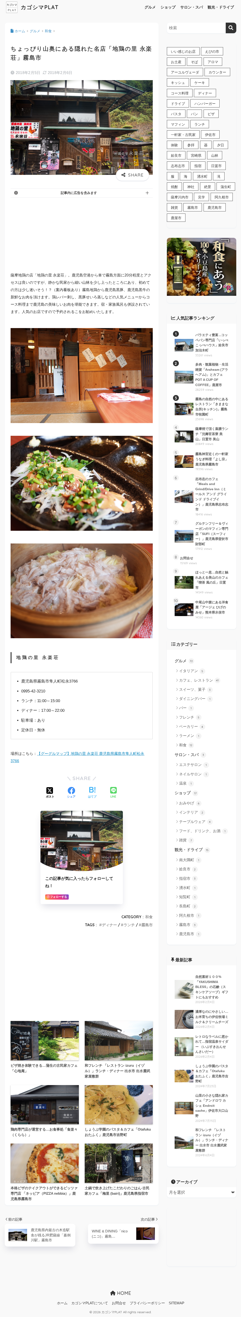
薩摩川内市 (180, 197)
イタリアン (191, 671)
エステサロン (193, 765)
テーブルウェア (195, 822)
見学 (201, 197)
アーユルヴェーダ (185, 72)
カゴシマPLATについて (89, 1303)
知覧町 (187, 897)
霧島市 (147, 924)
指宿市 (187, 879)
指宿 (197, 166)
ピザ (211, 114)
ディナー (109, 924)
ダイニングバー (194, 699)
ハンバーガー (205, 104)
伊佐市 (210, 135)
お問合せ (119, 1303)
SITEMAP (176, 1303)
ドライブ (178, 104)
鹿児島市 (215, 208)
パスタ (176, 114)
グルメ (150, 7)
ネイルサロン (193, 774)
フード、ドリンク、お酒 (202, 831)
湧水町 (202, 176)
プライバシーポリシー (147, 1303)
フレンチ (189, 717)
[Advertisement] (82, 234)
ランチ (129, 924)
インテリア (191, 812)
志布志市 (178, 166)
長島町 (187, 906)
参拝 (190, 145)
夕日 (220, 145)
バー (185, 708)
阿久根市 (222, 197)
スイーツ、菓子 (195, 689)
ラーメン (189, 736)
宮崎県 (196, 155)
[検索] (231, 28)
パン (194, 114)
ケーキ (199, 83)
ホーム (62, 1303)
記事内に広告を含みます (79, 193)
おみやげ (189, 803)
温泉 (185, 783)
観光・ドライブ (221, 7)
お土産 (176, 62)
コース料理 (180, 93)
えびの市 (212, 51)
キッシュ (178, 83)
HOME (123, 1293)
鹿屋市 (176, 218)
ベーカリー (191, 726)
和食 (149, 916)
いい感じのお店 (183, 51)
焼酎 (174, 187)
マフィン (178, 124)
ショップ (168, 7)
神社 (190, 187)
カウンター (217, 72)
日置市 (216, 166)
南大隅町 (189, 860)
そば (194, 62)
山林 (214, 155)
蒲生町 (226, 187)
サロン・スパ (191, 7)
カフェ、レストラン (199, 680)
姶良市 (176, 155)
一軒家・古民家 (183, 135)
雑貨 (174, 208)
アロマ (213, 62)
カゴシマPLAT (39, 7)
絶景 (207, 187)
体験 (174, 145)
